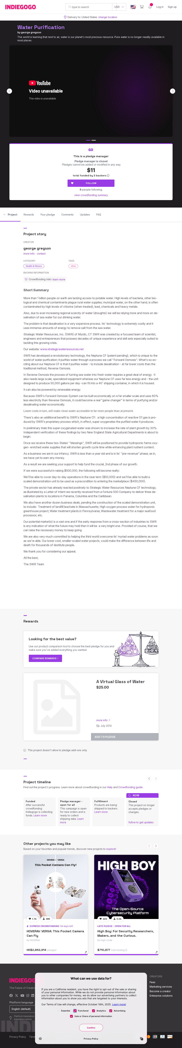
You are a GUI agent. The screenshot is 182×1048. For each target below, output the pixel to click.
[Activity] (150, 7)
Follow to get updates (141, 822)
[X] (16, 996)
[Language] (133, 7)
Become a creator (160, 991)
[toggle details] (87, 954)
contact (41, 253)
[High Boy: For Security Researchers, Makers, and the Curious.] (126, 887)
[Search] (70, 7)
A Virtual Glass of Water (120, 681)
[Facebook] (11, 996)
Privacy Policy (17, 1036)
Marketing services (161, 986)
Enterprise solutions (161, 995)
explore (111, 848)
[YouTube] (22, 996)
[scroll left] (9, 91)
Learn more (40, 815)
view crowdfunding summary (91, 195)
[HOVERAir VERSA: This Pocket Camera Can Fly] (55, 887)
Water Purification (41, 27)
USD (117, 6)
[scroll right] (172, 91)
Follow (91, 183)
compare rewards (44, 658)
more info (29, 253)
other (73, 266)
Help (110, 787)
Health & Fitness (34, 266)
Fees (152, 982)
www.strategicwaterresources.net (62, 349)
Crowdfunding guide (130, 787)
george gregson (31, 32)
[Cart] (142, 7)
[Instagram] (27, 996)
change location (107, 17)
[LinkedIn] (32, 996)
